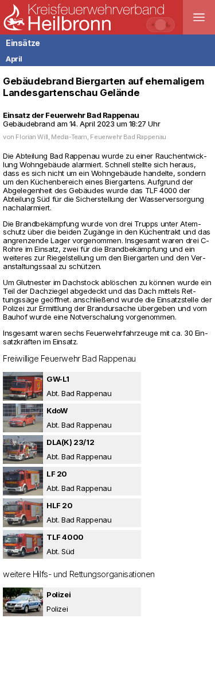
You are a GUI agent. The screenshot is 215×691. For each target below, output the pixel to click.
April (14, 58)
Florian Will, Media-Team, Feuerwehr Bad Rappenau (90, 137)
